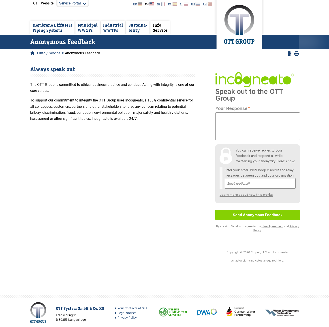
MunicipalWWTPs (87, 28)
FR (158, 4)
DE (135, 4)
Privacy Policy (127, 318)
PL (181, 4)
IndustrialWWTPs (113, 28)
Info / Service (49, 53)
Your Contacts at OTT (132, 308)
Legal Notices (127, 313)
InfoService (160, 28)
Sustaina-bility (137, 28)
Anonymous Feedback (82, 53)
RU (193, 4)
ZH (205, 4)
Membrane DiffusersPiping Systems (52, 28)
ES (169, 4)
